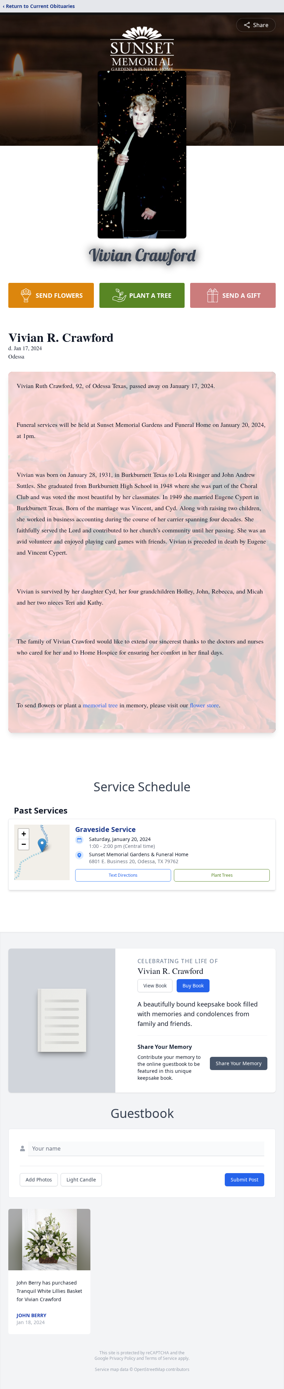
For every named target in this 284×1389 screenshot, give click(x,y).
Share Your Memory (238, 1063)
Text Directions (123, 875)
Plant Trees (222, 875)
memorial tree (100, 705)
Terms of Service (161, 1358)
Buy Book (193, 985)
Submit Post (244, 1179)
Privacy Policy (122, 1358)
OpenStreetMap (149, 1369)
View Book (155, 985)
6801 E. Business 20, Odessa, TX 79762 (133, 861)
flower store (204, 705)
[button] (42, 845)
